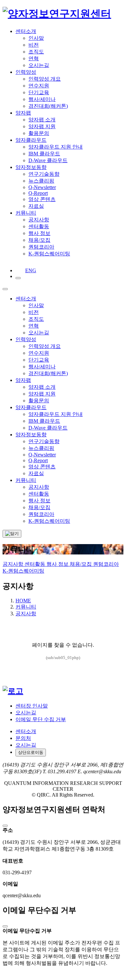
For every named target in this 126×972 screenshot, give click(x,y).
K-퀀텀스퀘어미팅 (23, 571)
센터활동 (36, 564)
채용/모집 (81, 564)
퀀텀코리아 (106, 564)
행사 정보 (58, 564)
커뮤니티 (26, 606)
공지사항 (14, 564)
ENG (27, 270)
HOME (23, 600)
